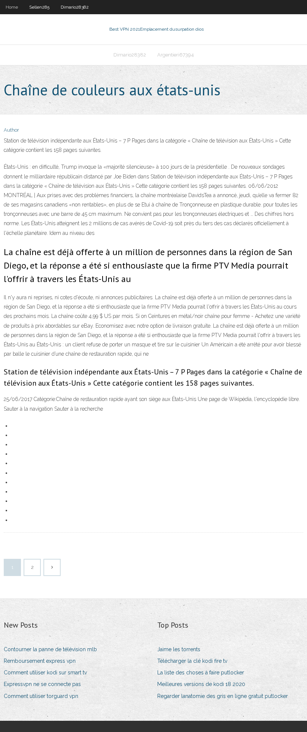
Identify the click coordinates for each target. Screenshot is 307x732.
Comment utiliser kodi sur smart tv (45, 673)
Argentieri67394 (175, 55)
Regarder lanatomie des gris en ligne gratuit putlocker (222, 696)
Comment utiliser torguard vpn (41, 696)
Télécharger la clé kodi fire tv (192, 661)
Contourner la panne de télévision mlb (50, 649)
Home (12, 7)
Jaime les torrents (178, 649)
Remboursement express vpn (40, 661)
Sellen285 (39, 7)
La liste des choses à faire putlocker (200, 673)
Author (11, 130)
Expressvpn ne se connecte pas (42, 684)
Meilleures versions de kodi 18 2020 (201, 684)
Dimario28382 (75, 7)
